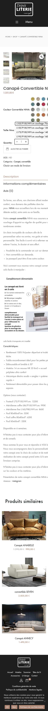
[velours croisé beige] (38, 99)
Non (14, 707)
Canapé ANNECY (24, 638)
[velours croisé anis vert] (33, 99)
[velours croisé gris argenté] (38, 110)
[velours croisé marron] (33, 115)
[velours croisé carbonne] (38, 104)
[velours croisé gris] (33, 110)
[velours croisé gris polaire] (43, 110)
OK (7, 707)
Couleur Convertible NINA (16, 109)
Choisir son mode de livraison (16, 166)
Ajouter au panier (19, 149)
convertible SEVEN (24, 592)
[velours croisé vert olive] (38, 120)
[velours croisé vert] (33, 120)
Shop (15, 37)
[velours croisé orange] (43, 115)
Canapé (17, 162)
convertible (26, 162)
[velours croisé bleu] (43, 99)
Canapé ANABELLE (24, 545)
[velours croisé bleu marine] (33, 104)
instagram (16, 481)
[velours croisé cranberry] (43, 104)
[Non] (44, 701)
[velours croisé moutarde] (38, 115)
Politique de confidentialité (31, 707)
